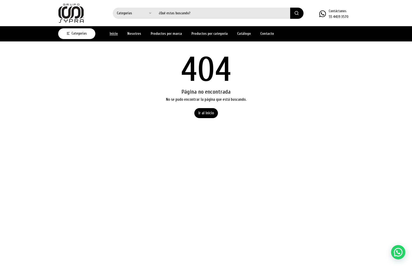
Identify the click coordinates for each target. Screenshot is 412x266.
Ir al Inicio (206, 113)
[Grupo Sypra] (71, 13)
